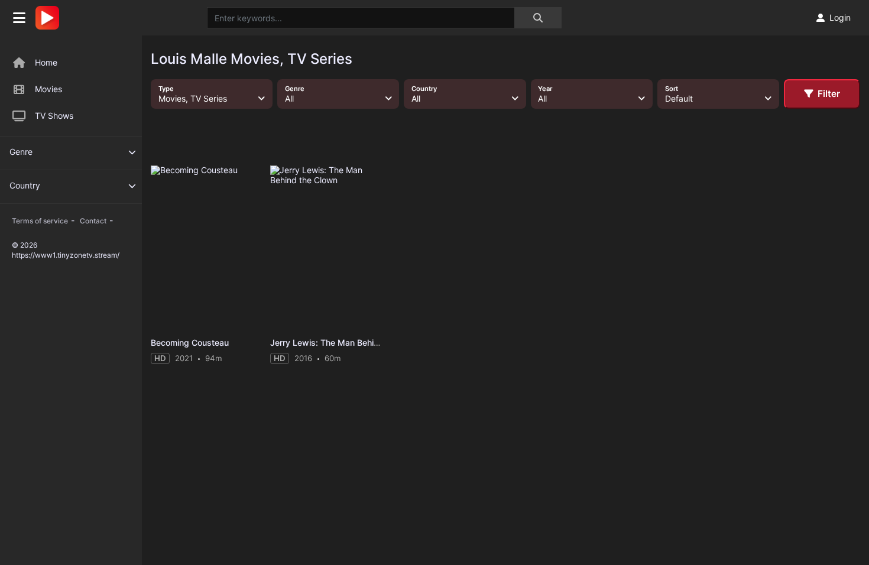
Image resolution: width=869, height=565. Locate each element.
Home (46, 62)
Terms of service (40, 220)
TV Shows (54, 116)
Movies (48, 89)
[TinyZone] (50, 18)
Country (24, 185)
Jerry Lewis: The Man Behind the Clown (347, 342)
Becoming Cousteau (190, 342)
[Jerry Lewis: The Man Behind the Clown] (326, 248)
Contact (93, 220)
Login (840, 17)
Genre (21, 152)
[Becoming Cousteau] (207, 248)
